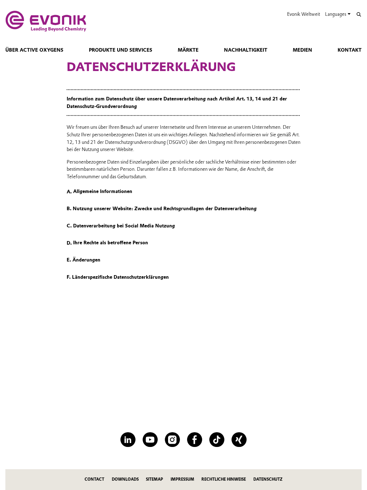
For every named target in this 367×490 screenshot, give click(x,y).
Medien (302, 50)
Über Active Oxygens (34, 50)
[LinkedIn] (127, 439)
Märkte (188, 50)
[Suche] (359, 14)
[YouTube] (150, 439)
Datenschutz (267, 479)
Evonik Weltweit (303, 14)
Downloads (125, 479)
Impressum (182, 479)
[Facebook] (194, 439)
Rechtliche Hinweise (223, 479)
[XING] (239, 439)
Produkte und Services (120, 50)
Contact (94, 479)
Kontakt (350, 50)
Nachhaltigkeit (245, 50)
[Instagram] (172, 439)
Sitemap (154, 479)
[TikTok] (216, 439)
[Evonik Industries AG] (45, 21)
